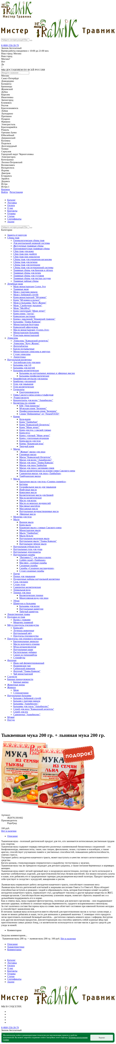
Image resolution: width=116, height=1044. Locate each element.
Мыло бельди (26, 535)
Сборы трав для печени (25, 262)
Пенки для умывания (24, 576)
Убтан (16, 600)
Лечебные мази (15, 283)
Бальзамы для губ (22, 365)
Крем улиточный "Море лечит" (29, 311)
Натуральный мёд (22, 633)
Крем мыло (25, 525)
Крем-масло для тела (30, 441)
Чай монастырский (23, 674)
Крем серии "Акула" (23, 313)
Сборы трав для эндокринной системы (33, 267)
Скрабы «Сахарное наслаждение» (36, 568)
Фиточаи (11, 660)
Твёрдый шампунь (28, 611)
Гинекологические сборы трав (28, 240)
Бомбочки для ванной (24, 381)
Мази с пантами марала (25, 292)
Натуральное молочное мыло (34, 538)
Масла (16, 479)
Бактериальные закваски (26, 641)
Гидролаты (18, 389)
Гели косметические (23, 386)
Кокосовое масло (28, 492)
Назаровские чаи (22, 665)
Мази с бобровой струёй (25, 294)
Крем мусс (24, 432)
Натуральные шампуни (31, 609)
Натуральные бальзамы (19, 695)
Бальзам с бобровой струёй (27, 698)
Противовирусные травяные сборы (31, 248)
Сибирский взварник (24, 668)
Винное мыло (26, 522)
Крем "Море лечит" (29, 427)
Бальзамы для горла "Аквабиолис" (31, 706)
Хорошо (102, 1038)
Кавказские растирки (24, 316)
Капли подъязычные (23, 348)
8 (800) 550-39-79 (10, 45)
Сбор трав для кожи (23, 251)
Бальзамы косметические (26, 370)
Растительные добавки (25, 652)
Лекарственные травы (18, 614)
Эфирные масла (27, 514)
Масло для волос (28, 500)
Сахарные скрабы (28, 565)
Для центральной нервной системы (31, 243)
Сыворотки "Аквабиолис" (26, 714)
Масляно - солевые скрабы (33, 563)
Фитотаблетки (20, 346)
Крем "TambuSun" (28, 422)
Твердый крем (26, 446)
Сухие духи (19, 584)
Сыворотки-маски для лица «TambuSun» (40, 473)
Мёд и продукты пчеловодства (23, 625)
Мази (16, 690)
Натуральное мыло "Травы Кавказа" (38, 541)
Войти (4, 192)
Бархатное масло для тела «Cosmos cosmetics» (42, 481)
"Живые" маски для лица (32, 451)
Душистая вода (21, 397)
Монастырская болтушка (26, 324)
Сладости (12, 676)
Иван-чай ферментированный (28, 663)
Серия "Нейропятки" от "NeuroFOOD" (39, 414)
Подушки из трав (16, 617)
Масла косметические (30, 497)
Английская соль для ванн (26, 362)
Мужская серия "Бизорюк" (33, 408)
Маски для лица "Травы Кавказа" (36, 462)
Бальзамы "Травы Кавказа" (27, 321)
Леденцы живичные (23, 630)
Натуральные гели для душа (27, 549)
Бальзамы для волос (29, 606)
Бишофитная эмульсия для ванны (30, 378)
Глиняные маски (27, 454)
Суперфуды (19, 657)
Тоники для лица (22, 592)
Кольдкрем (25, 419)
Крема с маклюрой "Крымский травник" (34, 319)
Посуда (11, 720)
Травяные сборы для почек (27, 273)
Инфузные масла (28, 489)
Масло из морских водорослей (35, 503)
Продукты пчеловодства (26, 636)
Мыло (16, 519)
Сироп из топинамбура (25, 655)
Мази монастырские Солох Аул (29, 286)
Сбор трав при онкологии (26, 256)
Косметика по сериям (24, 403)
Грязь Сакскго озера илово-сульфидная (33, 395)
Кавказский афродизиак (25, 327)
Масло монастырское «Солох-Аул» (31, 330)
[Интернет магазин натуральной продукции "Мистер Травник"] (16, 17)
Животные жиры (16, 684)
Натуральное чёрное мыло (33, 544)
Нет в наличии (8, 831)
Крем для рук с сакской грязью (35, 430)
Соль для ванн (20, 581)
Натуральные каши (23, 649)
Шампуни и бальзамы (24, 603)
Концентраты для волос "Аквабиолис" (33, 400)
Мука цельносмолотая (24, 646)
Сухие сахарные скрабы (31, 571)
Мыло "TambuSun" (29, 533)
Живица (11, 687)
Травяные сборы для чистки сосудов (32, 278)
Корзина (5, 189)
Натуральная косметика (19, 359)
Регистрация (16, 192)
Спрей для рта (20, 711)
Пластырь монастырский (26, 335)
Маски (16, 449)
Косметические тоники (31, 595)
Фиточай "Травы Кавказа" (26, 671)
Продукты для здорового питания (24, 638)
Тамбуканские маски (30, 476)
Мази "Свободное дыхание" (27, 305)
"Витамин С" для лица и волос (35, 557)
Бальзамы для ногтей (24, 367)
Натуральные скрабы (24, 554)
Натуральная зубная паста (26, 546)
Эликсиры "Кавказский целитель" (31, 340)
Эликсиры (12, 338)
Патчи (16, 573)
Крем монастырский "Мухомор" (30, 297)
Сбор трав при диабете (25, 254)
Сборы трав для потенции (26, 265)
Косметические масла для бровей (36, 495)
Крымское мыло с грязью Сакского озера (40, 527)
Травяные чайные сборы (26, 281)
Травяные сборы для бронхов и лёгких (33, 270)
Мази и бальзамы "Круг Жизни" (30, 302)
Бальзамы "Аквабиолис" (26, 703)
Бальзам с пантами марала (26, 701)
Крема (16, 416)
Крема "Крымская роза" (31, 443)
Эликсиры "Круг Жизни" (26, 343)
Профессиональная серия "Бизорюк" (38, 411)
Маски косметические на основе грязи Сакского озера (47, 470)
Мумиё (10, 717)
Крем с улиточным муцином (34, 438)
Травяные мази (21, 289)
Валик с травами (22, 619)
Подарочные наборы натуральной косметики (36, 579)
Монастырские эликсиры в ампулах (31, 351)
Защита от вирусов (17, 235)
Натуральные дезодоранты (27, 552)
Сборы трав (13, 237)
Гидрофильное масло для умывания (37, 487)
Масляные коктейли (29, 506)
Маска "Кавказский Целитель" (35, 457)
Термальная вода (22, 590)
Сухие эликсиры (22, 354)
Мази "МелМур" (21, 308)
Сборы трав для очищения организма (32, 259)
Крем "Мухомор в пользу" (26, 300)
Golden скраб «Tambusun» (32, 560)
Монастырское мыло (30, 530)
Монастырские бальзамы (26, 332)
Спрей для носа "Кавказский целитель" (33, 709)
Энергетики (19, 357)
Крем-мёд (18, 628)
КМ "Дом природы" (29, 405)
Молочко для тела (22, 516)
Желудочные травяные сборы (28, 246)
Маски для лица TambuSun (33, 465)
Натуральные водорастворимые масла (39, 511)
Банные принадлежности (20, 679)
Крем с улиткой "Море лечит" (34, 435)
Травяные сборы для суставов (28, 275)
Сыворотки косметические (27, 587)
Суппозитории (21, 693)
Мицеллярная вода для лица (33, 598)
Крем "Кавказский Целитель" (34, 424)
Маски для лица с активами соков (36, 468)
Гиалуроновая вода (29, 392)
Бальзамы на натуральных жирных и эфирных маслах (47, 373)
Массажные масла (28, 508)
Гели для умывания (23, 384)
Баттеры (23, 484)
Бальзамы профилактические (34, 376)
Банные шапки (21, 682)
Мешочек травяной (23, 622)
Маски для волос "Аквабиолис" (35, 460)
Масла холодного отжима (26, 644)
